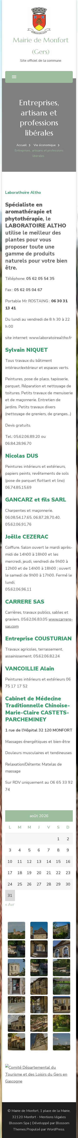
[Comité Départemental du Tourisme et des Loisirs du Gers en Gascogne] (39, 1067)
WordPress (55, 1129)
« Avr (9, 904)
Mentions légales (52, 1117)
